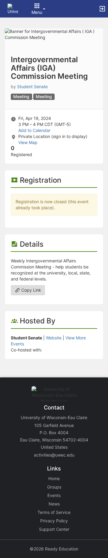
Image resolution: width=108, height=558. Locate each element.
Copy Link (30, 290)
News (54, 503)
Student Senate (32, 86)
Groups (54, 486)
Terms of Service (54, 512)
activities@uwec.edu (54, 454)
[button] (13, 8)
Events (54, 495)
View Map (28, 142)
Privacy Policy (54, 520)
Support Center (54, 529)
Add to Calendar (34, 130)
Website (54, 337)
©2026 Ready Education (54, 548)
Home (54, 478)
